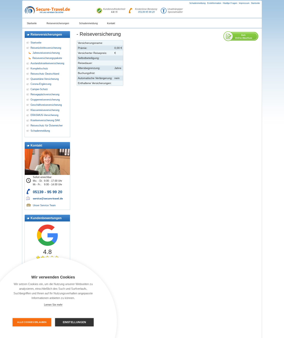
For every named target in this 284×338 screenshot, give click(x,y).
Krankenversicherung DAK (45, 120)
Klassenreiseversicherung (45, 110)
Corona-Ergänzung (41, 84)
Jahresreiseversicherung (46, 52)
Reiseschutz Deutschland (45, 73)
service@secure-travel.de (48, 198)
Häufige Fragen (230, 3)
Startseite (255, 3)
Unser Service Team (44, 205)
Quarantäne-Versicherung (45, 78)
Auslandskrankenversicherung (47, 63)
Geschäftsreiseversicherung (46, 104)
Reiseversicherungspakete (47, 58)
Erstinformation (214, 3)
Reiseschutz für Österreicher (47, 125)
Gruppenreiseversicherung (45, 99)
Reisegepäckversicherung (45, 94)
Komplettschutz (39, 68)
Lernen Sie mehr (53, 304)
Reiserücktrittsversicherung (46, 47)
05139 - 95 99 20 (47, 192)
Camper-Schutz (39, 89)
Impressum (244, 3)
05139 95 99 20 (146, 12)
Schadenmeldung (197, 3)
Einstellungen (74, 322)
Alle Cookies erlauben (31, 322)
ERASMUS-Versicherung (44, 115)
